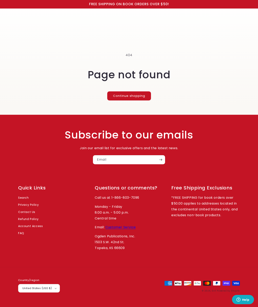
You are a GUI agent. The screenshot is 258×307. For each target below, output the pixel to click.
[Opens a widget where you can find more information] (243, 300)
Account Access (30, 226)
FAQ (21, 233)
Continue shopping (129, 96)
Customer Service (120, 227)
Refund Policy (28, 219)
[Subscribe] (160, 159)
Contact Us (26, 212)
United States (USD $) (37, 288)
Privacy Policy (28, 205)
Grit (214, 290)
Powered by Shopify (228, 290)
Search (23, 198)
